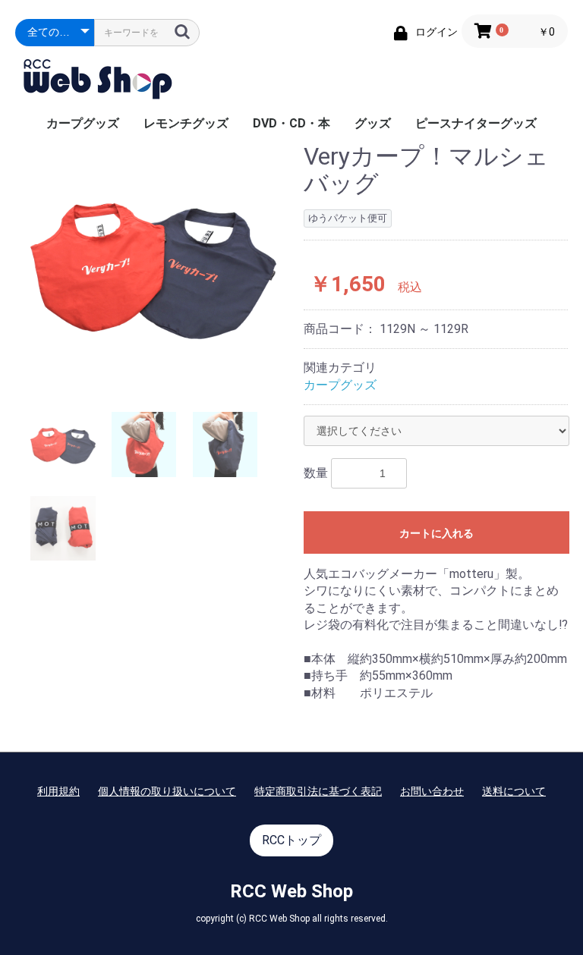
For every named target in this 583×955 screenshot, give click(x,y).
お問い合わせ (432, 791)
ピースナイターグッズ (476, 123)
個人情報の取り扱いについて (167, 791)
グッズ (373, 123)
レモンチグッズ (185, 123)
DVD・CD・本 (291, 123)
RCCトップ (291, 840)
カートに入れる (436, 533)
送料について (514, 791)
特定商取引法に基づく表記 (318, 791)
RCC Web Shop (291, 891)
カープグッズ (82, 123)
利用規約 (58, 791)
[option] (153, 266)
